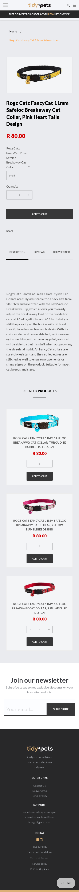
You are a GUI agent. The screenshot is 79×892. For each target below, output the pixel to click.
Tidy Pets (44, 869)
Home (13, 31)
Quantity (12, 186)
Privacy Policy (39, 846)
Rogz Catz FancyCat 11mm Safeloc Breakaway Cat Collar (16, 158)
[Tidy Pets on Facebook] (37, 840)
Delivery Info (39, 790)
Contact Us (39, 785)
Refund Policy (39, 795)
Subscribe (60, 709)
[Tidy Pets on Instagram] (41, 840)
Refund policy (39, 863)
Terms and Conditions (39, 852)
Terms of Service (39, 858)
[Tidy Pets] (39, 749)
